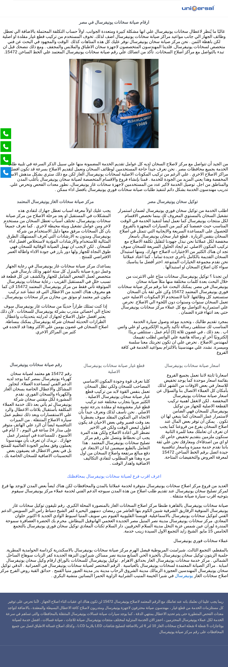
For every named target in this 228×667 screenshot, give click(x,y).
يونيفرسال (184, 576)
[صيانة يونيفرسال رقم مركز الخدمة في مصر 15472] (198, 8)
